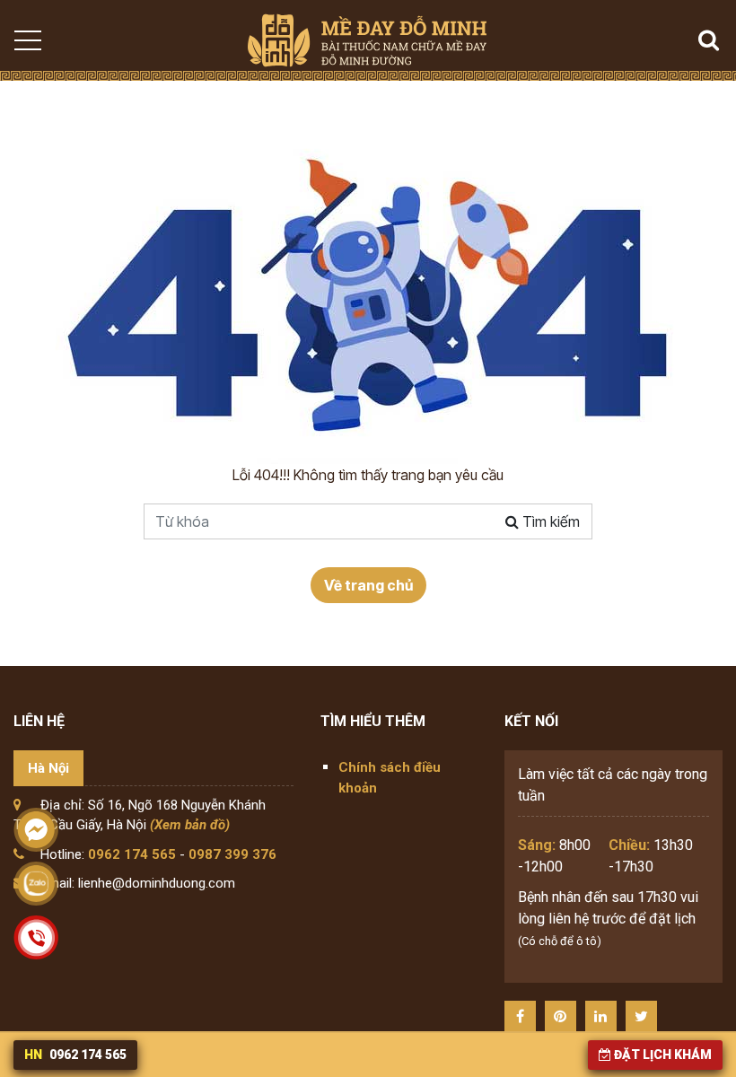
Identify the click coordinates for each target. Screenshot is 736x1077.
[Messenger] (35, 830)
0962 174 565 (132, 854)
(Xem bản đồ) (190, 825)
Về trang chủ (368, 585)
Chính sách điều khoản (389, 777)
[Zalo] (35, 884)
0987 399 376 (232, 854)
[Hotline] (35, 937)
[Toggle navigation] (26, 40)
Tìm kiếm (549, 521)
